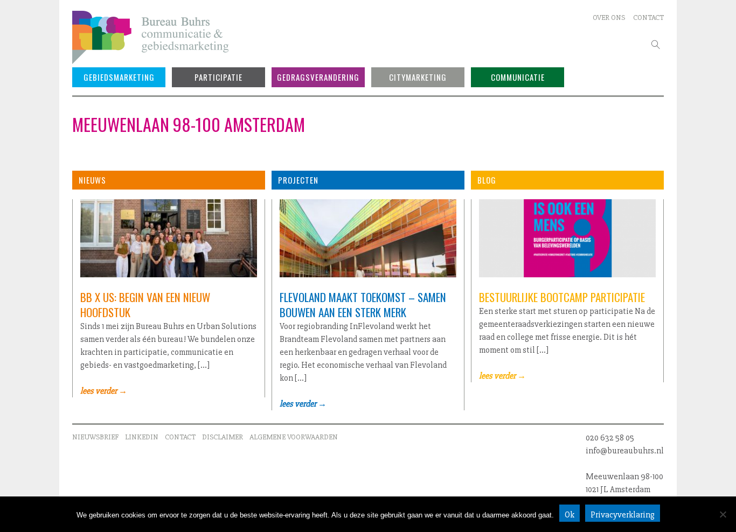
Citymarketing (418, 77)
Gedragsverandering (318, 77)
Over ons (609, 17)
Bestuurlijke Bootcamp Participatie (562, 297)
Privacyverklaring (623, 514)
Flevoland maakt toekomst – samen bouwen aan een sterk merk (363, 304)
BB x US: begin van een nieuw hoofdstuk (145, 304)
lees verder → (103, 391)
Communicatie (518, 77)
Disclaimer (222, 437)
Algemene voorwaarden (293, 437)
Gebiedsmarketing (119, 77)
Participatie (218, 77)
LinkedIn (141, 437)
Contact (648, 17)
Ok (569, 514)
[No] (722, 514)
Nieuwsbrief (95, 437)
